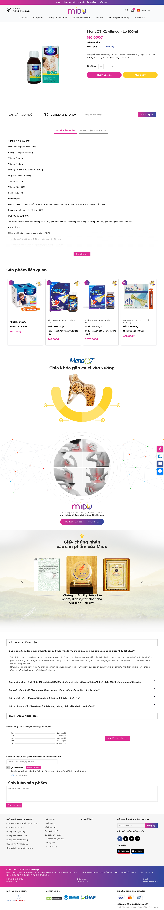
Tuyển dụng (50, 823)
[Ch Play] (124, 851)
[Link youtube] (137, 838)
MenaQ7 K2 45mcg (19, 326)
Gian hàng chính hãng (118, 17)
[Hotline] (160, 449)
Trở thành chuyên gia (54, 839)
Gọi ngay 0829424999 (63, 115)
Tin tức (99, 17)
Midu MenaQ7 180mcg (133, 331)
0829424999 (21, 11)
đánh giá (61, 733)
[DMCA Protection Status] (55, 899)
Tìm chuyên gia (51, 846)
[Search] (126, 10)
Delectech (153, 907)
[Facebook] (160, 464)
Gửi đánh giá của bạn (117, 738)
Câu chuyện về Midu (81, 17)
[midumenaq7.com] (77, 10)
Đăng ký (151, 825)
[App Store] (137, 851)
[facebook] (119, 838)
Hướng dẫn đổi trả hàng (17, 840)
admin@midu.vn (150, 882)
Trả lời (13, 775)
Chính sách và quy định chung (19, 848)
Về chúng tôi (50, 827)
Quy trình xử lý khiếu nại (17, 844)
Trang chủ (23, 17)
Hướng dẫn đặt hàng (15, 831)
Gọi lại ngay (147, 115)
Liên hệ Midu (50, 842)
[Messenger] (160, 471)
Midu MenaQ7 (18, 322)
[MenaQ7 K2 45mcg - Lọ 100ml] (42, 65)
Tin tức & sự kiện (52, 831)
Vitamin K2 (139, 17)
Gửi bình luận (14, 805)
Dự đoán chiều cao (53, 835)
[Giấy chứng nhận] (72, 899)
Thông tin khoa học (57, 17)
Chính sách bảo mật (15, 827)
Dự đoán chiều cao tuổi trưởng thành (82, 522)
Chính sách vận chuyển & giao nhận (22, 823)
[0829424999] (9, 10)
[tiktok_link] (125, 838)
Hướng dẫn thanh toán (16, 836)
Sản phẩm (38, 17)
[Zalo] (160, 456)
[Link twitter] (131, 838)
